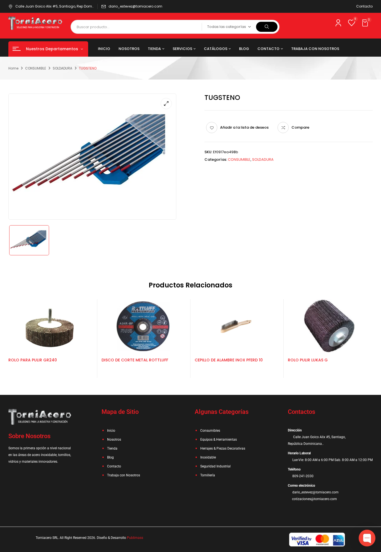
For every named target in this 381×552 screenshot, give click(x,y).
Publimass (135, 538)
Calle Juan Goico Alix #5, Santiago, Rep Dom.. (54, 6)
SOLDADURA (62, 68)
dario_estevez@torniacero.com (135, 6)
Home (13, 68)
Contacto (364, 6)
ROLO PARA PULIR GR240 (32, 360)
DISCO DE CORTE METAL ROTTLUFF (135, 360)
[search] (267, 27)
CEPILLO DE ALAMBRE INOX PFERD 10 (229, 360)
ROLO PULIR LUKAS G (308, 360)
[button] (365, 23)
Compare (300, 127)
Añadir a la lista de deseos (244, 127)
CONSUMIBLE (35, 68)
